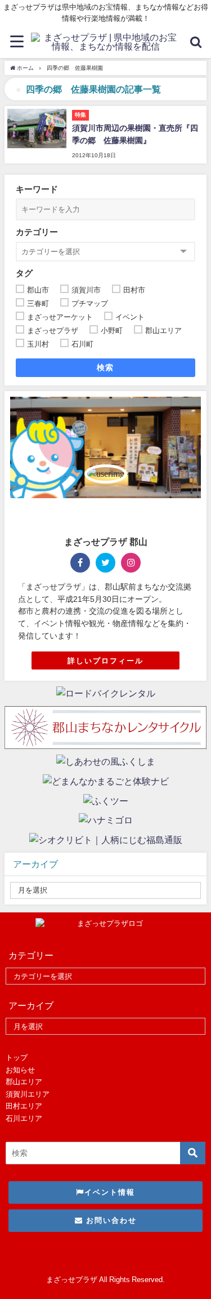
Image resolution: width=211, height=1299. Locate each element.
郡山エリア (24, 1081)
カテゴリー (37, 232)
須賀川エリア (28, 1094)
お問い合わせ (110, 1220)
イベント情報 (109, 1192)
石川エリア (24, 1118)
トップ (17, 1057)
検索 (105, 367)
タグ (24, 273)
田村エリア (24, 1106)
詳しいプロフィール (105, 660)
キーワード (37, 189)
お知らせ (20, 1070)
